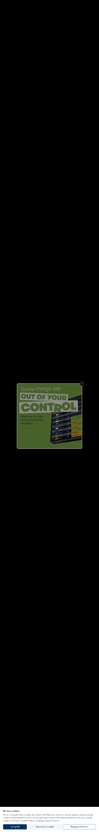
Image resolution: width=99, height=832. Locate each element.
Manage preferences (79, 827)
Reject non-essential (44, 827)
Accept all (15, 827)
